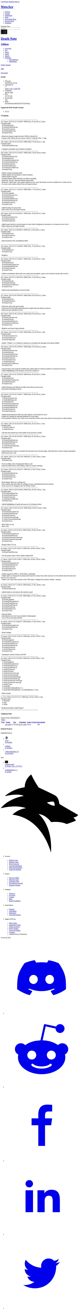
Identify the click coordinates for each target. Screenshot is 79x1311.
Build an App (13, 860)
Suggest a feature (14, 885)
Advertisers (12, 911)
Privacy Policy (14, 928)
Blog (10, 899)
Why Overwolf (14, 864)
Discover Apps (14, 880)
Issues (7, 54)
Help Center (13, 923)
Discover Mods (14, 878)
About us (12, 893)
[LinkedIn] (41, 1234)
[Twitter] (41, 1308)
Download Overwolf (16, 883)
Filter (3, 720)
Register (11, 2)
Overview (8, 48)
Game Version (32, 722)
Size (14, 722)
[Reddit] (41, 1087)
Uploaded (22, 722)
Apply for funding (15, 869)
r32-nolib (8, 724)
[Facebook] (41, 1161)
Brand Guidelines (14, 901)
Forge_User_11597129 (12, 89)
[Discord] (41, 1013)
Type (3, 722)
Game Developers (15, 915)
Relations (8, 58)
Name (8, 722)
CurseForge (4, 2)
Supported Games (15, 925)
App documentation (15, 866)
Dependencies (13, 60)
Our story (12, 895)
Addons (5, 44)
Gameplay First (14, 881)
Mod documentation (15, 868)
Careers (11, 897)
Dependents (13, 61)
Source (7, 56)
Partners (11, 909)
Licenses (12, 932)
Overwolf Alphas (14, 930)
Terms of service (14, 927)
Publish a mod (13, 862)
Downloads (41, 722)
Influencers (12, 913)
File (6, 50)
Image (7, 52)
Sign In (17, 2)
